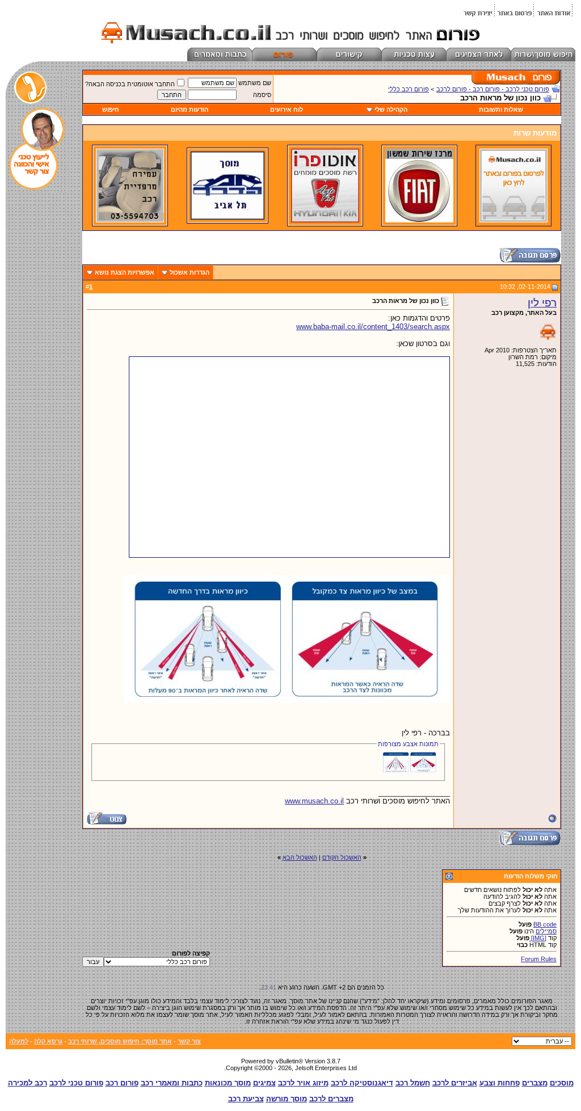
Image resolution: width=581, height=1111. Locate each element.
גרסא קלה (48, 1041)
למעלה (18, 1041)
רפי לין (542, 303)
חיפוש (110, 109)
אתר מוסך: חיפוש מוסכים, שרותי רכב (120, 1041)
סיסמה (262, 94)
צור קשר (189, 1041)
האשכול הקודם (341, 857)
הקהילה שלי (390, 109)
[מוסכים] (513, 220)
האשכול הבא (300, 857)
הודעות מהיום (189, 109)
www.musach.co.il (314, 801)
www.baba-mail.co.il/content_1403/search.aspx (373, 326)
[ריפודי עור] (130, 220)
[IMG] (537, 938)
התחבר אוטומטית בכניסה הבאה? (130, 84)
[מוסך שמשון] (419, 220)
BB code (545, 924)
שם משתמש (254, 82)
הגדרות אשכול (189, 272)
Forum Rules (539, 959)
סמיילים (546, 931)
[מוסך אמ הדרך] (227, 217)
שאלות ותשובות (501, 109)
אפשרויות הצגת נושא (124, 272)
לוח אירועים (286, 109)
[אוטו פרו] (325, 220)
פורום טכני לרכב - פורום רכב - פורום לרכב (492, 89)
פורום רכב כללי (408, 89)
